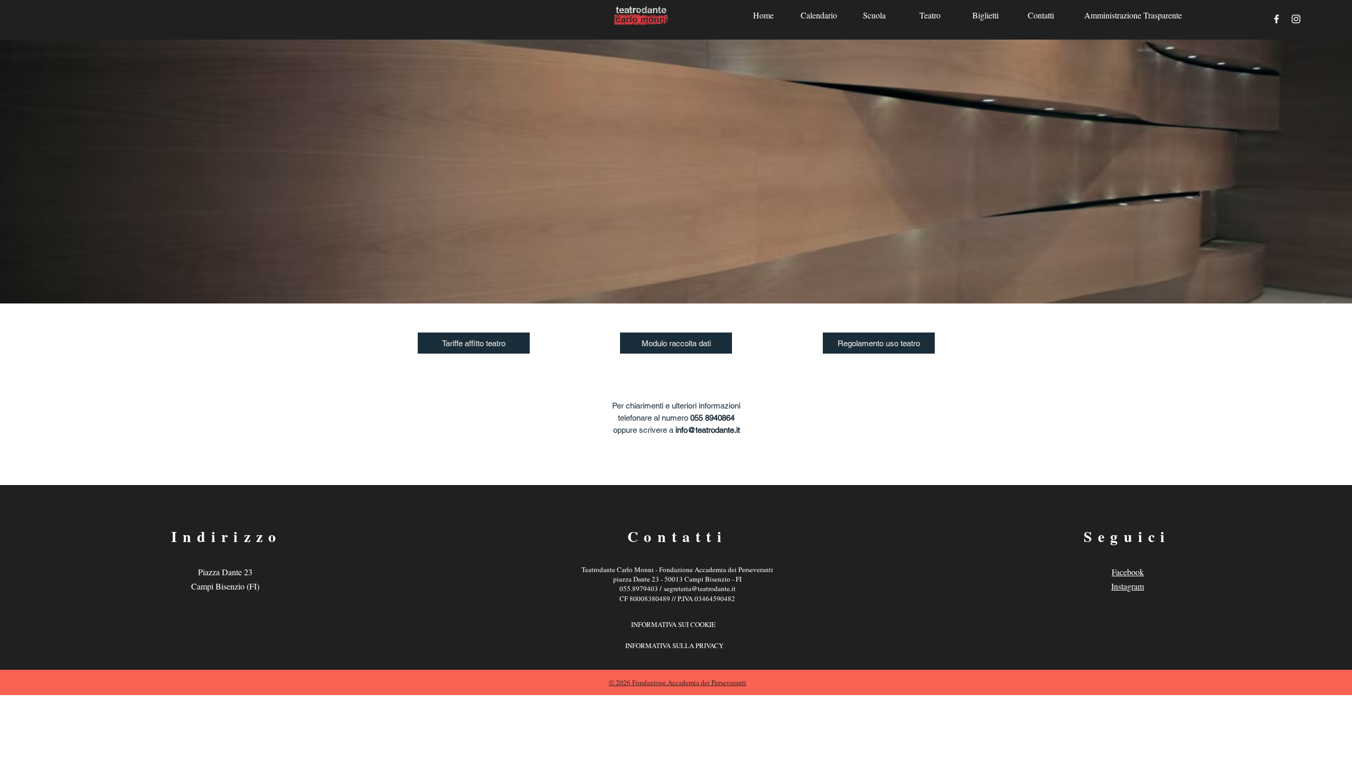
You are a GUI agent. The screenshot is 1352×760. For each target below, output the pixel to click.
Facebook (1128, 571)
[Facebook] (1276, 19)
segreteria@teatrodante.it (700, 588)
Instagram (1127, 586)
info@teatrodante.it (707, 429)
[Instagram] (1296, 19)
